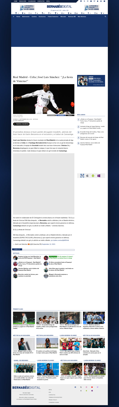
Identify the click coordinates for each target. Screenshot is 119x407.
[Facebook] (81, 1)
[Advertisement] (59, 33)
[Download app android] (101, 1)
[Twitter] (84, 1)
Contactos (52, 394)
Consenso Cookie (54, 402)
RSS (50, 392)
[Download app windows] (104, 1)
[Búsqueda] (105, 16)
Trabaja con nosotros (55, 397)
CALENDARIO (32, 1)
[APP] (83, 175)
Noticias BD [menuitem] (72, 16)
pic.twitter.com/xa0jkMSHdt (60, 240)
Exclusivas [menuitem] (42, 16)
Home (15, 1)
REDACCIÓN (22, 1)
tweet (69, 115)
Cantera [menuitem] (34, 16)
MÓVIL (48, 1)
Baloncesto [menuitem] (25, 16)
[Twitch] (94, 1)
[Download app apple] (98, 1)
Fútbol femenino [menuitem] (53, 16)
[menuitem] (13, 16)
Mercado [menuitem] (63, 16)
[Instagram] (87, 1)
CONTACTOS (40, 1)
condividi (60, 115)
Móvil (50, 389)
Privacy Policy (53, 399)
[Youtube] (91, 1)
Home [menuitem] (18, 16)
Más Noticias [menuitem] (82, 16)
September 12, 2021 (48, 244)
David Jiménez (18, 120)
